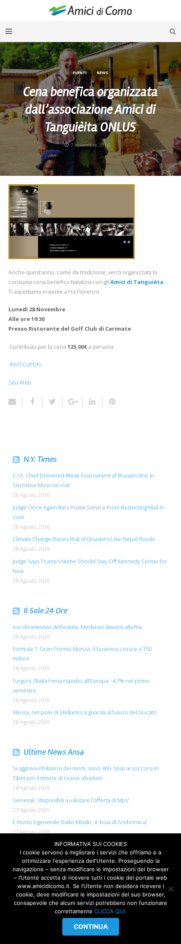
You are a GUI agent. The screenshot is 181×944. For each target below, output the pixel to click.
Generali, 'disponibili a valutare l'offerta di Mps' (71, 800)
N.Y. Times (40, 459)
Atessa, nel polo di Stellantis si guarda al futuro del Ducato (85, 712)
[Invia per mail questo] (15, 401)
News (102, 72)
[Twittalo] (53, 401)
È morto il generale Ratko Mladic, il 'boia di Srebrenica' (80, 822)
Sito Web (19, 382)
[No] (170, 889)
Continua (91, 927)
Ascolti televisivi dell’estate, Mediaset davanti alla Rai (77, 627)
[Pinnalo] (110, 401)
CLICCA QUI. (110, 911)
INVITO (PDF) (25, 364)
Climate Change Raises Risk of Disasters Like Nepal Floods (84, 539)
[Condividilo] (33, 401)
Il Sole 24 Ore (45, 610)
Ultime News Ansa (54, 752)
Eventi (80, 72)
